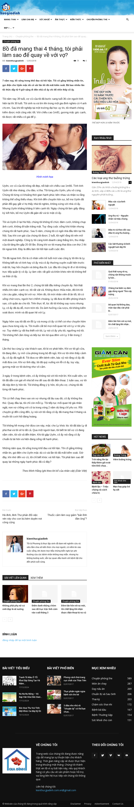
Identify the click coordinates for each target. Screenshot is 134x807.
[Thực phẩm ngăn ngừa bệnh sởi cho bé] (54, 694)
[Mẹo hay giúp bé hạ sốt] (122, 477)
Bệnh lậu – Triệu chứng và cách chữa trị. (100, 489)
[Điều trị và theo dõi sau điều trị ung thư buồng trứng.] (99, 233)
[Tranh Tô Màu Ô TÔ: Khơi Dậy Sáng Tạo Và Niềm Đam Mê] (9, 680)
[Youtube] (126, 755)
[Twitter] (102, 755)
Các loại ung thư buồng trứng (111, 178)
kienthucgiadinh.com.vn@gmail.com (56, 790)
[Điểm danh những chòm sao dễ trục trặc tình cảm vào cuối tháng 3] (44, 594)
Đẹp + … (8, 27)
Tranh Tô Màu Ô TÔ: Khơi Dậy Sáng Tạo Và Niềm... (29, 680)
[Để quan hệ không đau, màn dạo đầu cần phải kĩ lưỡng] (99, 308)
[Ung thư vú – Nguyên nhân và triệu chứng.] (99, 219)
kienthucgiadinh (15, 60)
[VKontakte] (118, 755)
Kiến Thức (75, 19)
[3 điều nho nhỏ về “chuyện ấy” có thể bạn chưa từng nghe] (54, 709)
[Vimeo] (110, 755)
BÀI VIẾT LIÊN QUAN (15, 577)
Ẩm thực (60, 19)
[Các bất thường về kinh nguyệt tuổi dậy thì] (99, 247)
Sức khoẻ (44, 19)
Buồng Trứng (99, 172)
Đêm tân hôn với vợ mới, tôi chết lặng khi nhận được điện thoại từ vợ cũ (73, 609)
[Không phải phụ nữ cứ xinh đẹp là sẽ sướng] (15, 594)
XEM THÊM (37, 577)
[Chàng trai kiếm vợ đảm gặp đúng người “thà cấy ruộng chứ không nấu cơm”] (99, 291)
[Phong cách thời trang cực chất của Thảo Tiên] (54, 680)
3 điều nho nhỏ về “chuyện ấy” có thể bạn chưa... (74, 708)
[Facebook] (94, 755)
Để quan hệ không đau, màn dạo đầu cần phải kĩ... (119, 307)
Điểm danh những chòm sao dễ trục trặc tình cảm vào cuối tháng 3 (44, 609)
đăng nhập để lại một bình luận (19, 640)
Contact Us (117, 803)
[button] (127, 19)
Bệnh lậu (97, 482)
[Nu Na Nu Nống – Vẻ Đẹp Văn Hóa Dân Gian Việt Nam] (9, 697)
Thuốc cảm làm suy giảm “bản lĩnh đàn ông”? (67, 516)
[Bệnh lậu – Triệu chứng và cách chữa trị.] (101, 477)
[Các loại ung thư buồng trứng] (112, 159)
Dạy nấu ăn (98, 455)
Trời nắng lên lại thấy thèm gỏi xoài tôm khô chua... (101, 462)
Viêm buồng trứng (122, 459)
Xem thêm (111, 336)
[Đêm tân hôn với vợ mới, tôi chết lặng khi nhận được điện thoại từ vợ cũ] (74, 594)
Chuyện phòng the (97, 19)
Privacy (87, 803)
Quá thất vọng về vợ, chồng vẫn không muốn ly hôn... (119, 274)
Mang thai (10, 19)
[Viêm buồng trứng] (122, 450)
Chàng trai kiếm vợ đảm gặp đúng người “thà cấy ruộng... (120, 291)
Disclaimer (75, 803)
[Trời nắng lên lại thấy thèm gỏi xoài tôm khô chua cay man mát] (101, 450)
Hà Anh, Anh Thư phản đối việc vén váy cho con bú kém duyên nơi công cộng (22, 518)
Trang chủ (7, 36)
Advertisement (102, 803)
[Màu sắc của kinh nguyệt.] (99, 205)
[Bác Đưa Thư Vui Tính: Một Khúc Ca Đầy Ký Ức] (9, 711)
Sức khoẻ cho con (120, 481)
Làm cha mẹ (27, 19)
